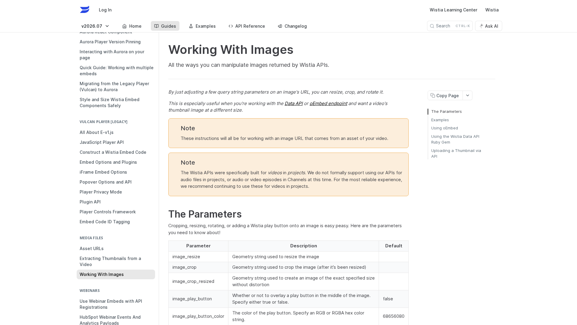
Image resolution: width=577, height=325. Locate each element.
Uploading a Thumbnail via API (456, 153)
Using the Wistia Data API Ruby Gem (455, 139)
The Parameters (446, 111)
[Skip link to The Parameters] (164, 214)
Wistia (492, 9)
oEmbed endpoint (328, 103)
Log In (105, 9)
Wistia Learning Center (453, 9)
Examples (440, 119)
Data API (294, 103)
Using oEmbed (444, 127)
